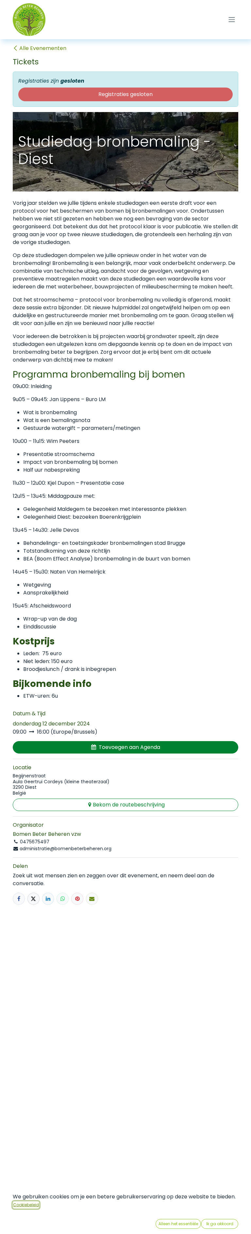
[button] (125, 747)
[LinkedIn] (48, 899)
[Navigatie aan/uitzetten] (231, 19)
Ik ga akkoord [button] (219, 1223)
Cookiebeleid (26, 1205)
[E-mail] (92, 899)
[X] (33, 899)
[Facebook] (19, 899)
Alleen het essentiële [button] (178, 1223)
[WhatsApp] (63, 899)
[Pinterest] (77, 899)
